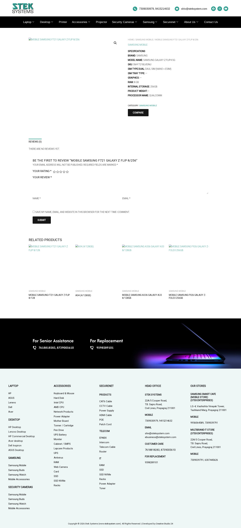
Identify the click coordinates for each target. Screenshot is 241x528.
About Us (189, 22)
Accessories (79, 22)
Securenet (169, 22)
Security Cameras (123, 22)
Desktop (45, 22)
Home (131, 39)
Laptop (27, 22)
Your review (42, 177)
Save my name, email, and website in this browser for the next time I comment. (82, 212)
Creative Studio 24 (164, 523)
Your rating (42, 171)
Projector (101, 22)
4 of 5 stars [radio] (64, 172)
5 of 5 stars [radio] (67, 172)
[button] (115, 43)
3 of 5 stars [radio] (60, 172)
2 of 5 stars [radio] (57, 172)
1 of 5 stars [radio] (54, 172)
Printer (63, 22)
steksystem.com (112, 523)
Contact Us (211, 22)
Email (126, 198)
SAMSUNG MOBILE (144, 39)
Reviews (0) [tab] (35, 141)
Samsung (148, 22)
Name (37, 198)
